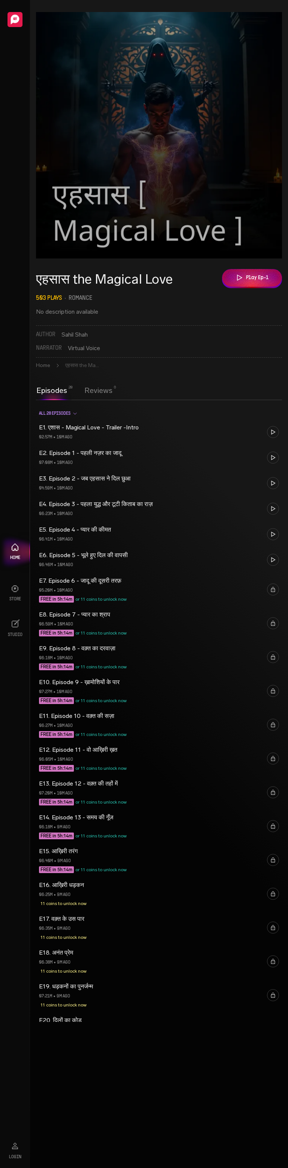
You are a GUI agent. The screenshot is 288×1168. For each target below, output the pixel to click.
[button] (159, 432)
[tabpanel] (159, 713)
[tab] (52, 389)
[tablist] (74, 390)
